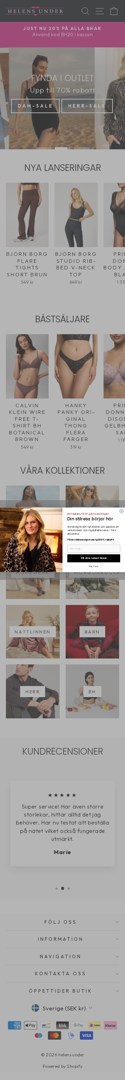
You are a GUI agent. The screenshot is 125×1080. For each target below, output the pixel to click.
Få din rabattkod (94, 558)
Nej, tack (93, 566)
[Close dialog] (121, 511)
